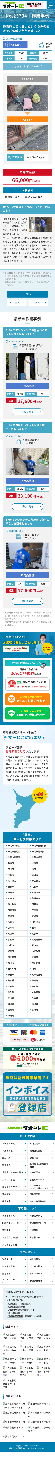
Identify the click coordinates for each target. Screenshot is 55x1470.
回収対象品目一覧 (10, 1222)
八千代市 (12, 880)
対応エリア (7, 1259)
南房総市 (12, 957)
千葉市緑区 (37, 857)
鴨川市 (11, 962)
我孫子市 (36, 898)
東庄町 (11, 986)
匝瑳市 (35, 957)
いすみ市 (36, 951)
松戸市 (35, 863)
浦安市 (11, 886)
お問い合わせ (36, 1280)
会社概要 (6, 1273)
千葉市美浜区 (38, 851)
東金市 (11, 933)
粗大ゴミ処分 (36, 1150)
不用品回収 (35, 1143)
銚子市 (35, 933)
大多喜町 (36, 992)
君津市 (11, 915)
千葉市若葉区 (14, 857)
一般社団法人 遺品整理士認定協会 (19, 1305)
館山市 (35, 945)
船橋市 (11, 863)
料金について (36, 1215)
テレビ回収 (35, 1172)
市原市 (11, 874)
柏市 (34, 869)
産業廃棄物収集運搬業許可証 (20, 1309)
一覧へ (27, 294)
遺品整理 (6, 1194)
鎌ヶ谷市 (12, 904)
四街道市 (12, 910)
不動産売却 (35, 1194)
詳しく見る (27, 411)
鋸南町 (11, 1009)
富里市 (11, 939)
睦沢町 (35, 1003)
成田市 (11, 898)
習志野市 (36, 880)
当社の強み (35, 1259)
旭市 (34, 927)
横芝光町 (36, 962)
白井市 (11, 927)
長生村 (11, 980)
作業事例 (34, 1230)
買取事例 (6, 1230)
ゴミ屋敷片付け (9, 1186)
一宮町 (35, 986)
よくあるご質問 (9, 1244)
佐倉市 (35, 886)
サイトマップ (36, 1273)
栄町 (34, 968)
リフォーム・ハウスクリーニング (39, 1187)
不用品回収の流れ (10, 1237)
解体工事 (6, 1201)
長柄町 (35, 1009)
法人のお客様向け (38, 1201)
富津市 (11, 951)
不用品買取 (7, 1150)
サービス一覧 (8, 1143)
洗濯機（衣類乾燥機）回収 (40, 1165)
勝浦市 (11, 974)
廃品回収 (6, 1157)
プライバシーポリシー (8, 1281)
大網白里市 (37, 939)
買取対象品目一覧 (38, 1222)
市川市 (11, 869)
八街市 (11, 921)
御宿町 (11, 1003)
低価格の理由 (8, 1266)
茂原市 (35, 910)
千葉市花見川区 (39, 845)
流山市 (35, 874)
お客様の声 (35, 1237)
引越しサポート (37, 1179)
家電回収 (6, 1165)
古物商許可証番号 (15, 1316)
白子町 (11, 992)
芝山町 (11, 997)
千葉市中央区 (14, 845)
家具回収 (34, 1157)
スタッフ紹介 (36, 1266)
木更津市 (36, 892)
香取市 (35, 915)
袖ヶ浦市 (36, 921)
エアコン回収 (8, 1179)
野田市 (11, 892)
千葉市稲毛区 (14, 851)
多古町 (35, 980)
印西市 (35, 904)
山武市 (11, 945)
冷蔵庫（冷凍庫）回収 (12, 1172)
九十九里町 (37, 974)
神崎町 (11, 1015)
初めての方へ (8, 1215)
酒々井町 (12, 968)
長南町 (35, 997)
